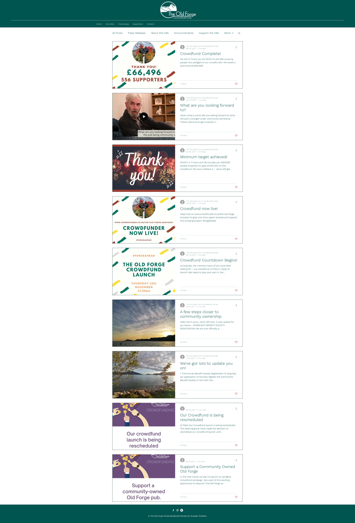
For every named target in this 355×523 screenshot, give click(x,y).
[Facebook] (173, 510)
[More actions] (237, 47)
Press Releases (137, 32)
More (227, 32)
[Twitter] (181, 510)
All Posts (117, 32)
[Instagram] (177, 510)
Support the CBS (209, 32)
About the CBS (159, 32)
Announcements (183, 32)
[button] (239, 33)
